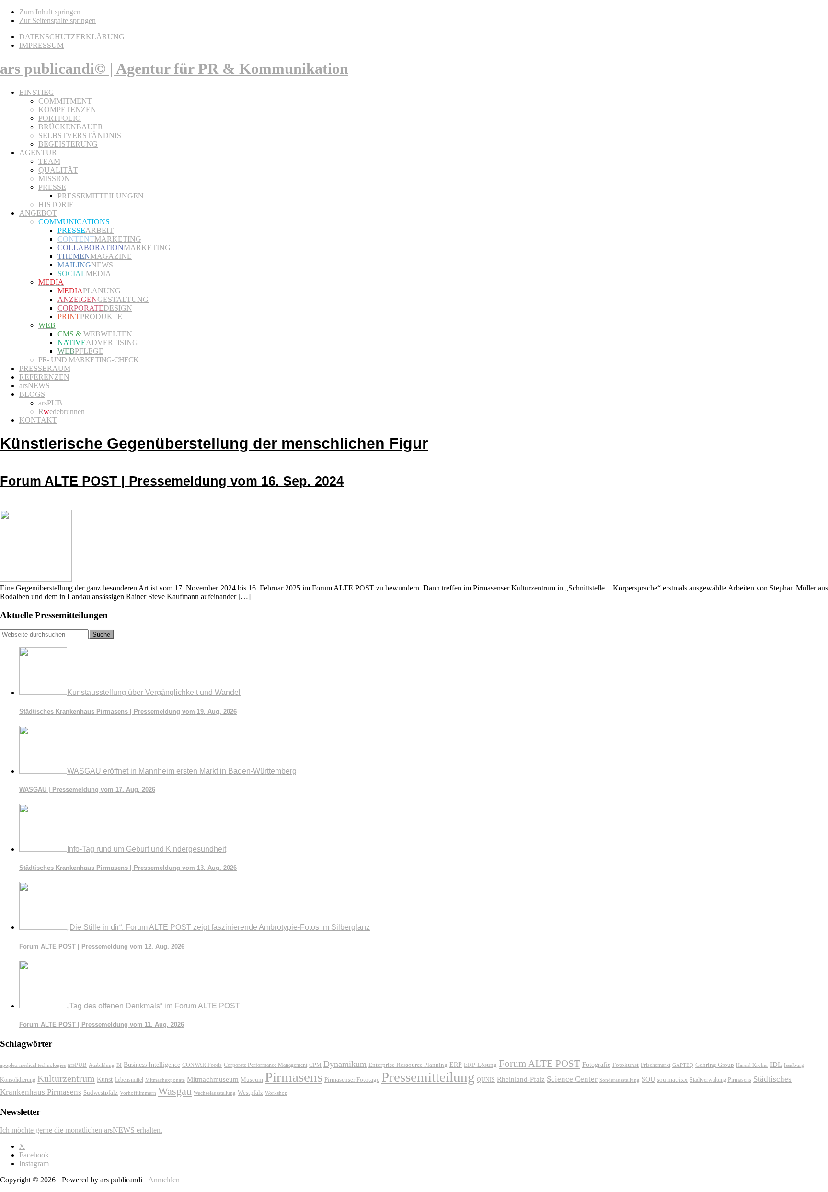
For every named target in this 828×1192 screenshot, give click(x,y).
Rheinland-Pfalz (521, 1079)
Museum (252, 1079)
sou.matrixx (672, 1079)
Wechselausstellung (215, 1093)
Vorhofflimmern (138, 1093)
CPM (315, 1065)
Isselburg (794, 1065)
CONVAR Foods (202, 1065)
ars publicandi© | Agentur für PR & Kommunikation (174, 68)
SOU (648, 1079)
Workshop (276, 1093)
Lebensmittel (129, 1079)
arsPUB (77, 1064)
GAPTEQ (682, 1065)
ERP (455, 1064)
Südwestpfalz (100, 1092)
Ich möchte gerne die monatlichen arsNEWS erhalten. (81, 1130)
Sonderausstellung (619, 1080)
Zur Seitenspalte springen (57, 20)
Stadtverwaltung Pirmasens (720, 1080)
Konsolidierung (17, 1079)
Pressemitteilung (428, 1077)
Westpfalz (250, 1092)
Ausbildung (102, 1065)
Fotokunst (625, 1064)
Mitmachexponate (165, 1080)
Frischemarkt (655, 1065)
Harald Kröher (752, 1065)
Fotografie (596, 1064)
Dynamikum (345, 1064)
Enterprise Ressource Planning (408, 1065)
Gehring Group (714, 1065)
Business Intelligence (152, 1064)
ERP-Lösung (480, 1064)
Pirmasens (293, 1077)
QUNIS (486, 1079)
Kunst (105, 1079)
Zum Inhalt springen (49, 12)
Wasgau (175, 1091)
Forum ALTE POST (539, 1063)
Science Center (572, 1079)
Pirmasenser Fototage (352, 1079)
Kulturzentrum (66, 1078)
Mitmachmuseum (213, 1079)
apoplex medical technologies (33, 1065)
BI (119, 1065)
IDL (776, 1064)
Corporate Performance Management (265, 1065)
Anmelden (164, 1180)
